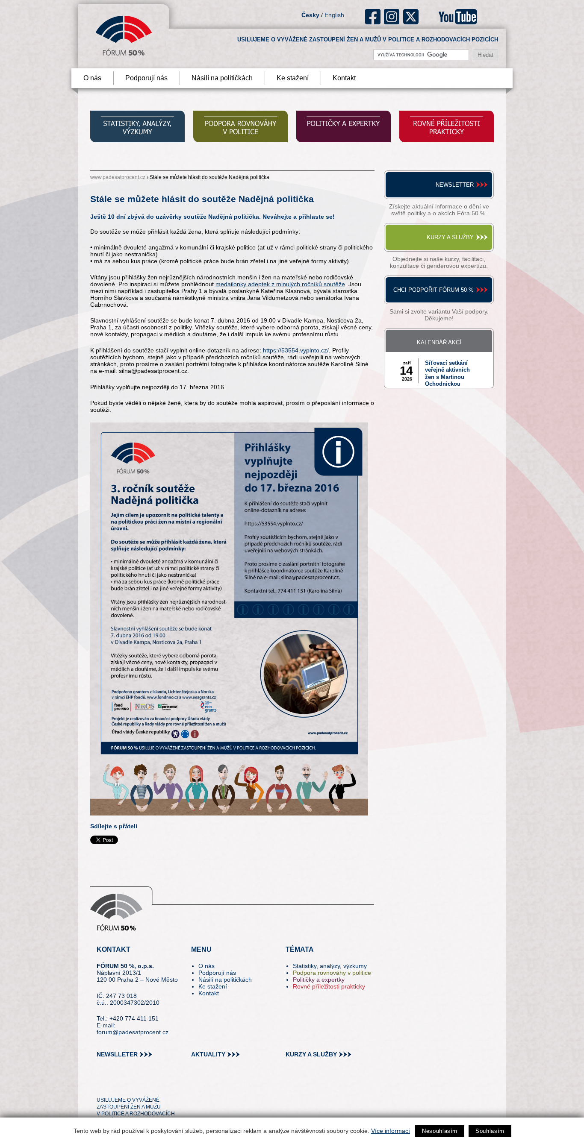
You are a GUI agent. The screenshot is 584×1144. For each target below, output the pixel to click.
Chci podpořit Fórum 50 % (433, 290)
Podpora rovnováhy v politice (332, 972)
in (144, 1084)
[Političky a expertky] (343, 127)
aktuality (208, 1054)
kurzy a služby (311, 1054)
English (334, 15)
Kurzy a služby (450, 237)
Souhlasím (489, 1131)
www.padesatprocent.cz (117, 177)
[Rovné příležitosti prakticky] (446, 127)
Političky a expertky (319, 979)
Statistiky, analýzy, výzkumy (330, 965)
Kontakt (344, 78)
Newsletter (455, 185)
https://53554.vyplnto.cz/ (296, 350)
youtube (458, 16)
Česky (310, 15)
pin (116, 1084)
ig (392, 16)
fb (373, 16)
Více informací (390, 1130)
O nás (92, 78)
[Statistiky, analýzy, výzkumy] (137, 127)
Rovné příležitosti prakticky (329, 986)
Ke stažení (293, 78)
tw (102, 1084)
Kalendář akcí (439, 342)
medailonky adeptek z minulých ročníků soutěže (280, 284)
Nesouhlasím (439, 1131)
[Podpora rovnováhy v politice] (240, 127)
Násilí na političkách (222, 78)
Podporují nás (146, 78)
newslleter (117, 1054)
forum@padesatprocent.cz (132, 1032)
